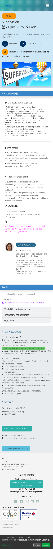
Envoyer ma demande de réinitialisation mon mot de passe (23, 348)
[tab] (26, 309)
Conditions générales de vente (16, 448)
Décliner (36, 545)
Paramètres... (7, 545)
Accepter (46, 545)
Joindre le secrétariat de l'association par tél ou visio (26, 484)
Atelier (9, 16)
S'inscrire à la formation (17, 428)
